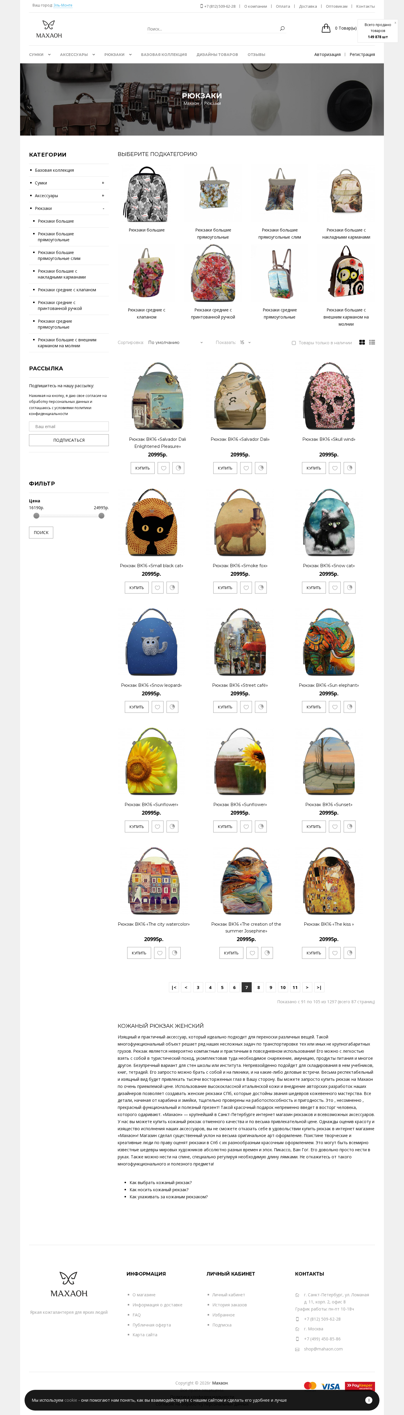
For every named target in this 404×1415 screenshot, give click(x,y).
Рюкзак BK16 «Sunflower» (151, 804)
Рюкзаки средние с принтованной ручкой (60, 305)
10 (283, 987)
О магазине (144, 1294)
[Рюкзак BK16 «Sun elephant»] (357, 670)
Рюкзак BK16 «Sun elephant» (329, 685)
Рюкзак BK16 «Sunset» (329, 804)
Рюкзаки (43, 208)
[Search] (282, 28)
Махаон (220, 1383)
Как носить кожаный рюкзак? (159, 1189)
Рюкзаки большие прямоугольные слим (59, 255)
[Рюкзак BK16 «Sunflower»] (179, 789)
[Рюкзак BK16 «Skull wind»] (357, 424)
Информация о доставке (157, 1305)
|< (173, 987)
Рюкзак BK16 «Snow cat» (329, 565)
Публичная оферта (151, 1325)
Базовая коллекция (54, 170)
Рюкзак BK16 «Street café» (240, 685)
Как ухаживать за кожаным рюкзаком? (169, 1196)
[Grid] (360, 342)
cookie (70, 1400)
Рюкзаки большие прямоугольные (56, 236)
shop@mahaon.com (323, 1349)
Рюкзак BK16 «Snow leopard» (151, 685)
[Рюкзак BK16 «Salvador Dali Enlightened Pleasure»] (192, 424)
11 (295, 987)
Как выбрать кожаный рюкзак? (161, 1182)
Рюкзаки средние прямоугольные (55, 324)
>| (319, 987)
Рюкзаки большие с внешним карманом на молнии (67, 342)
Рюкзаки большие (56, 221)
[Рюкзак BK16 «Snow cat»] (357, 551)
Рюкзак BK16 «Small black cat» (151, 565)
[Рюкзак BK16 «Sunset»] (357, 789)
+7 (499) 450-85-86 (322, 1339)
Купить (142, 468)
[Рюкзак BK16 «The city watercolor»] (184, 909)
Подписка (222, 1325)
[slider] (36, 516)
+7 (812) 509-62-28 (219, 6)
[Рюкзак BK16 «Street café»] (268, 670)
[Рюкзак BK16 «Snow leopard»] (179, 670)
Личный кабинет (228, 1294)
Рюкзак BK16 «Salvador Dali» (240, 439)
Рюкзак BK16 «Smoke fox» (240, 565)
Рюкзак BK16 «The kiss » (329, 924)
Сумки (41, 183)
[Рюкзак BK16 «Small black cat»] (179, 551)
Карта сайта (144, 1334)
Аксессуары (46, 195)
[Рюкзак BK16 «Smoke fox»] (268, 551)
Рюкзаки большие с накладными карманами (62, 274)
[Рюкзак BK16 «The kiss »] (357, 909)
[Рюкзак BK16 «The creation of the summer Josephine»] (280, 909)
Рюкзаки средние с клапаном (67, 289)
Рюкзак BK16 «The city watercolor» (154, 924)
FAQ (136, 1315)
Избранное (223, 1315)
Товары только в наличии (325, 342)
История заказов (229, 1305)
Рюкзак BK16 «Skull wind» (328, 439)
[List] (370, 342)
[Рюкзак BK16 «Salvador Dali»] (268, 424)
